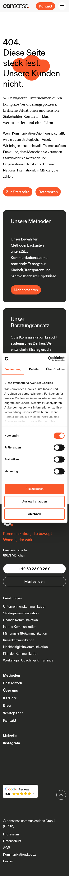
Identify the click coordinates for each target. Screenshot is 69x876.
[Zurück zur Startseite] (16, 6)
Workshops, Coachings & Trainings (28, 660)
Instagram (11, 742)
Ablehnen (34, 514)
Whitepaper (13, 712)
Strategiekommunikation (21, 613)
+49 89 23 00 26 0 (35, 569)
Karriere (10, 697)
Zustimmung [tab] (12, 369)
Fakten (8, 861)
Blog (7, 705)
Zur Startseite (17, 192)
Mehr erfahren (26, 290)
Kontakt (45, 6)
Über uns (10, 690)
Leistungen (12, 598)
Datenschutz (12, 841)
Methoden (11, 675)
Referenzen (48, 192)
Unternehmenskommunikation (24, 606)
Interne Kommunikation (19, 626)
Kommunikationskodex (19, 854)
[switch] (59, 447)
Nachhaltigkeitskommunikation (25, 646)
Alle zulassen (34, 488)
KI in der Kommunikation (20, 653)
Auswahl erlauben (34, 501)
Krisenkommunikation (18, 640)
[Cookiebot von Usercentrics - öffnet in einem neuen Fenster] (49, 358)
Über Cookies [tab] (55, 369)
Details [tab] (34, 369)
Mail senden (34, 581)
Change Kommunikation (20, 619)
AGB (6, 847)
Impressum (11, 834)
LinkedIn (10, 735)
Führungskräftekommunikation (25, 633)
